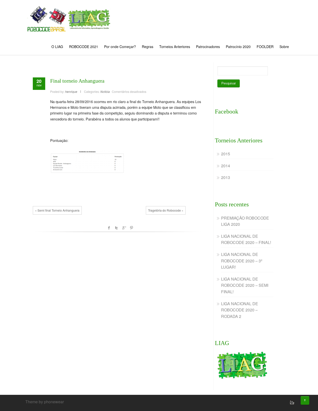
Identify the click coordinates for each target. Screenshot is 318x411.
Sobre (284, 46)
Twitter (116, 228)
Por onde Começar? (120, 46)
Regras (147, 46)
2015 (225, 154)
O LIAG (57, 46)
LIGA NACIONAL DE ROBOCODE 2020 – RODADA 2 (239, 310)
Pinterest (131, 228)
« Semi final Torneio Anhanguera (57, 210)
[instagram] (291, 402)
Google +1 (124, 228)
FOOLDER (265, 46)
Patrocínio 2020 (238, 46)
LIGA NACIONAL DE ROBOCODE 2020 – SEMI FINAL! (244, 285)
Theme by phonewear (44, 402)
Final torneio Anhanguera (77, 81)
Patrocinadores (208, 46)
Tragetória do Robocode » (165, 210)
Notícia (105, 91)
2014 (225, 166)
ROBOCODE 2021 (83, 46)
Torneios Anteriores (174, 46)
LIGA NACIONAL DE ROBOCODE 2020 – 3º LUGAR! (241, 260)
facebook (109, 228)
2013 (225, 177)
